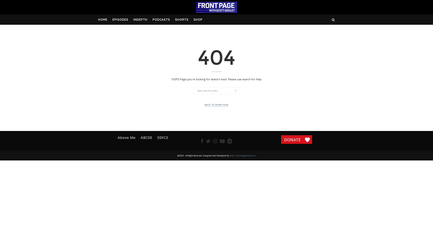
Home (102, 20)
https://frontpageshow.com (243, 155)
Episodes (120, 20)
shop (197, 20)
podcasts (161, 20)
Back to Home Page (217, 105)
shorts (181, 20)
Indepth (140, 20)
